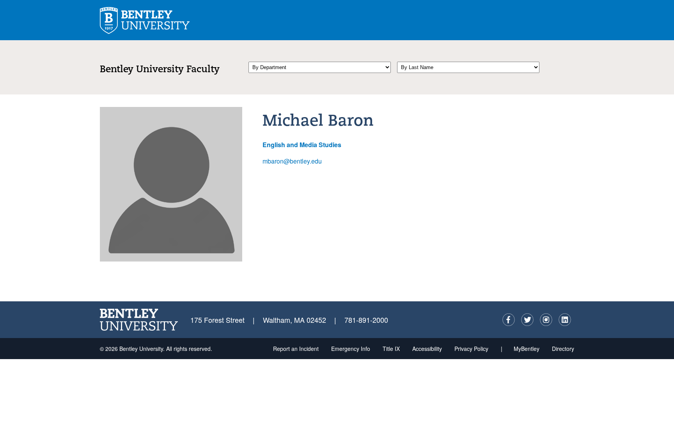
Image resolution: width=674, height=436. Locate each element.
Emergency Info (350, 348)
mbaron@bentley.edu (292, 161)
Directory (563, 348)
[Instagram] (546, 319)
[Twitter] (527, 319)
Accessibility (427, 348)
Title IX (391, 348)
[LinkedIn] (564, 319)
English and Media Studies (302, 144)
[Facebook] (508, 319)
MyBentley (526, 348)
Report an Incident (296, 348)
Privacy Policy (471, 348)
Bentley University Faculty (160, 70)
